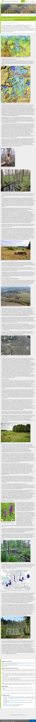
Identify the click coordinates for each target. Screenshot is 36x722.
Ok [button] (32, 720)
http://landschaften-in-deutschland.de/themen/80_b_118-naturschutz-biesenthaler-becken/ (18, 665)
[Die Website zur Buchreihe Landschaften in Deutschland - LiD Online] (1, 1)
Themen (23, 1)
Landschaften (32, 1)
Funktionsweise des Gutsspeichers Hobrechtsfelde (11, 702)
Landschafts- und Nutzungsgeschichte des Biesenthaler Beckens (14, 696)
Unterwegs (27, 1)
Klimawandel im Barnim (7, 704)
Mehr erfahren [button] (13, 721)
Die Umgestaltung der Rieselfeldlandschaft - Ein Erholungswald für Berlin (15, 700)
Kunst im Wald (5, 705)
